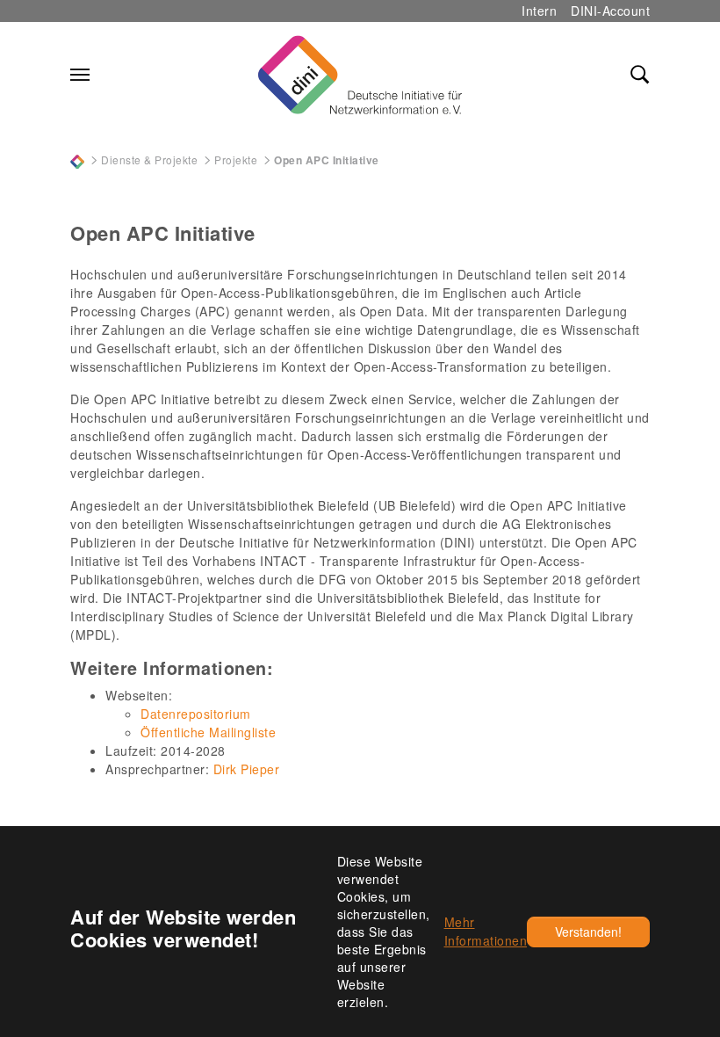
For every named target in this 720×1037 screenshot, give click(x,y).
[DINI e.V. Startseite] (360, 74)
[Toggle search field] (640, 75)
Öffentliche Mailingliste (208, 732)
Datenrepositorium (195, 713)
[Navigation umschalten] (80, 75)
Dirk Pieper (246, 769)
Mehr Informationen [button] (486, 931)
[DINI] (77, 159)
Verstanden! (588, 931)
